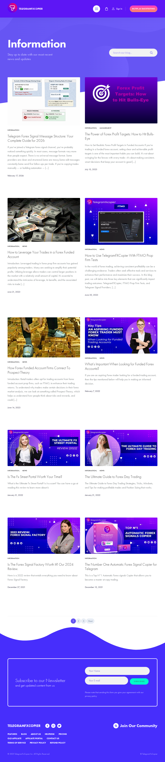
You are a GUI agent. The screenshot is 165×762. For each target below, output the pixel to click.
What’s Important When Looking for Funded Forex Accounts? (119, 366)
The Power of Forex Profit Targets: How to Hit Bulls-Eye (119, 136)
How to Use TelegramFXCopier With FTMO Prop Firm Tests (119, 257)
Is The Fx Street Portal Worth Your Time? (35, 477)
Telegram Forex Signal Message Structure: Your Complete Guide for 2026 (40, 138)
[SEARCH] (152, 53)
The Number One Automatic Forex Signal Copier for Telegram (121, 566)
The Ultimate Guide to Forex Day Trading (113, 477)
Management (105, 128)
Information (13, 130)
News (24, 246)
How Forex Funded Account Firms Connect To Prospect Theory (39, 370)
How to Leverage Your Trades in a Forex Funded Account (41, 254)
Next (90, 621)
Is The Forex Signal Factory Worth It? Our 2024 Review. (40, 566)
